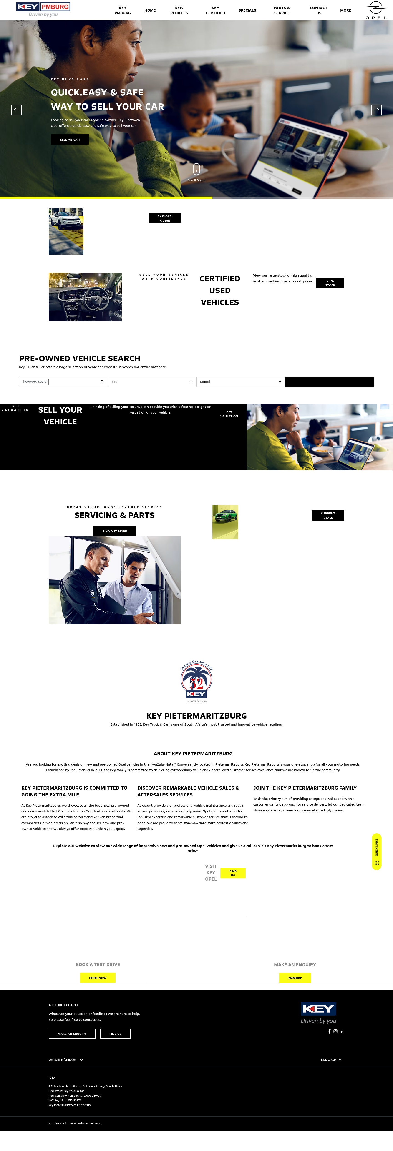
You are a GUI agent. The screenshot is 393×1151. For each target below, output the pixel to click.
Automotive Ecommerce (85, 1123)
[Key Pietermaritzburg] (43, 10)
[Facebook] (330, 1031)
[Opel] (376, 10)
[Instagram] (335, 1031)
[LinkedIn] (341, 1031)
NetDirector (57, 1123)
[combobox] (152, 382)
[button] (183, 382)
